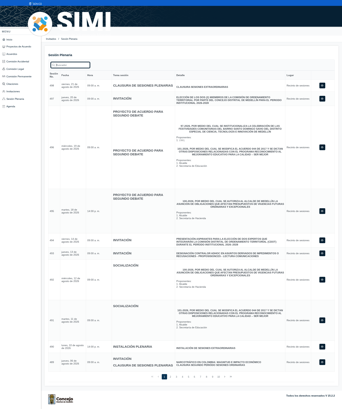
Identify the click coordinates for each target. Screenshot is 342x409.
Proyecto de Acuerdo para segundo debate (138, 113)
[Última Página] (230, 376)
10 (218, 377)
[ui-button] (322, 85)
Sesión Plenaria (69, 39)
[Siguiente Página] (224, 376)
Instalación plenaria (132, 346)
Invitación (122, 98)
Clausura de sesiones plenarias (143, 85)
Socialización (125, 265)
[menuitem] (20, 39)
